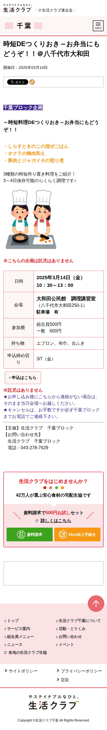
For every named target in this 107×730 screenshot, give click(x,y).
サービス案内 (18, 628)
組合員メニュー (20, 636)
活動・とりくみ (72, 628)
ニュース (14, 644)
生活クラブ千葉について (80, 620)
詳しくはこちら (56, 520)
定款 (65, 679)
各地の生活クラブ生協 (28, 652)
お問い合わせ (70, 636)
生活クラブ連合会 (57, 10)
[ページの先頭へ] (96, 605)
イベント (66, 644)
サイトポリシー (23, 671)
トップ (13, 620)
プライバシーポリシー (81, 671)
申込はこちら (24, 377)
